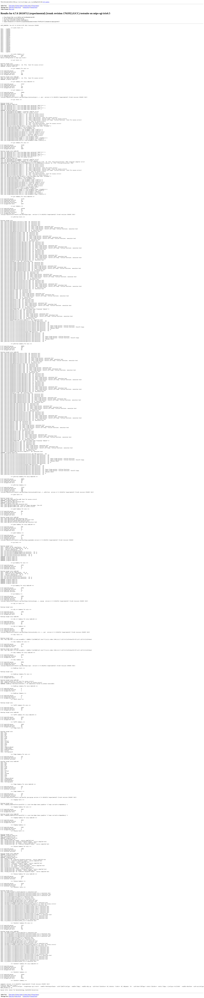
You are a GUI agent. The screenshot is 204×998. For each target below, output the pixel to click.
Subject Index (19, 5)
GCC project (46, 2)
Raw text (11, 9)
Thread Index (35, 5)
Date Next (17, 7)
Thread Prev (26, 7)
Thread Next (33, 7)
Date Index (12, 5)
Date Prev (11, 7)
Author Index (27, 5)
